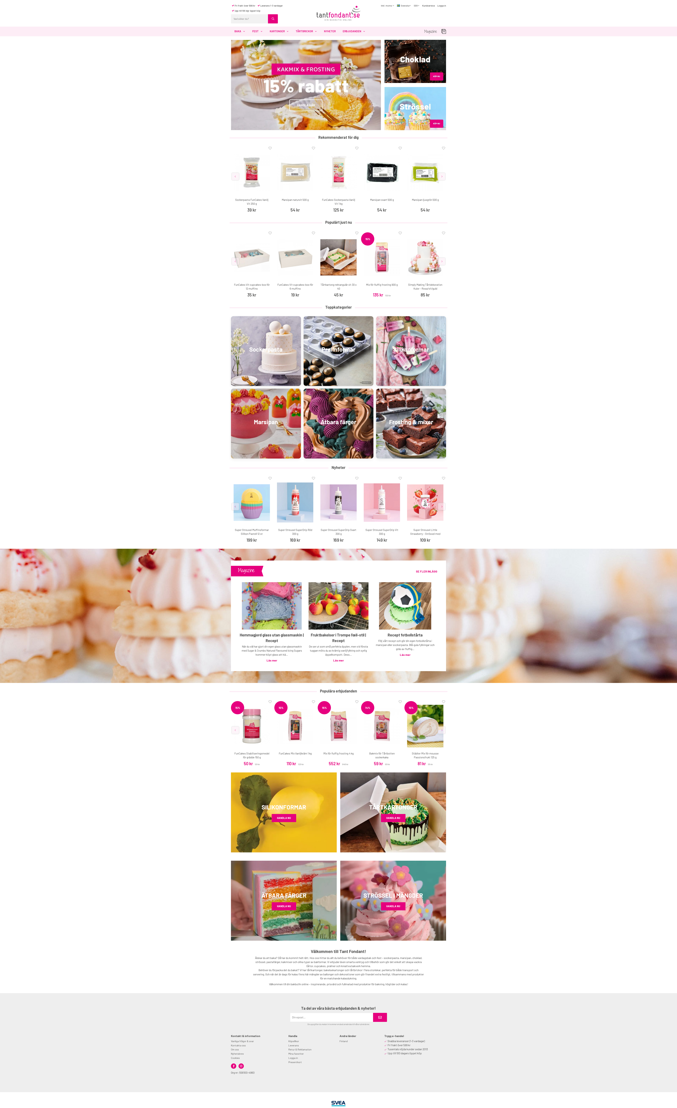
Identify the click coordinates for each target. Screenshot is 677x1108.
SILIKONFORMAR (284, 807)
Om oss (235, 1049)
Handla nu (284, 817)
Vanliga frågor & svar (242, 1041)
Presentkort (295, 1062)
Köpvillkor (293, 1041)
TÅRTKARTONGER (393, 807)
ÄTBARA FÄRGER (283, 895)
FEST (255, 31)
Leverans (293, 1045)
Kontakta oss (238, 1045)
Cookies (235, 1057)
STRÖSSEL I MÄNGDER (393, 895)
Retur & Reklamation (300, 1049)
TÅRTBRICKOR (304, 31)
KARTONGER (277, 31)
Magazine (430, 31)
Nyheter (330, 31)
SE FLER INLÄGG (426, 571)
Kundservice (428, 5)
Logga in (441, 5)
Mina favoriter (296, 1053)
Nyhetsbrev (237, 1053)
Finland (344, 1041)
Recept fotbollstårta (405, 635)
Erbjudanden (352, 31)
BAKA (237, 31)
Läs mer (272, 660)
